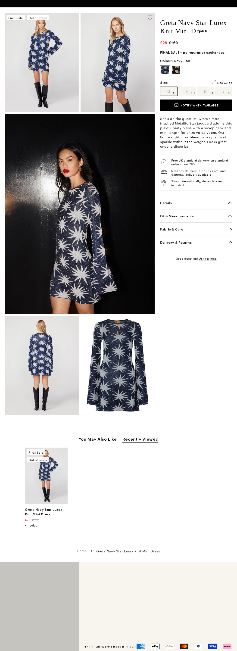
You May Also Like (98, 439)
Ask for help (208, 258)
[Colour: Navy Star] (165, 70)
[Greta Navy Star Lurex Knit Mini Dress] (46, 476)
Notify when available (199, 105)
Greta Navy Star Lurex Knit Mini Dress (43, 511)
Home (82, 550)
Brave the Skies (115, 646)
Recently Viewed (140, 439)
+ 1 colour (32, 525)
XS (172, 91)
